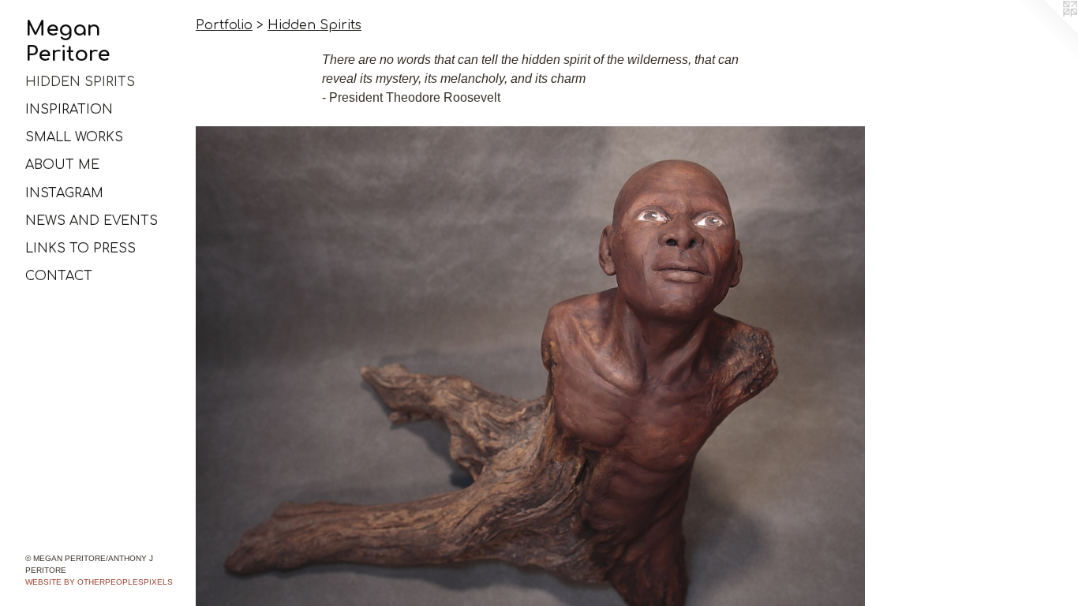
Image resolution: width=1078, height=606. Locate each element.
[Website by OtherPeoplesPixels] (1046, 31)
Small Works (74, 137)
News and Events (91, 221)
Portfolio (224, 25)
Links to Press (80, 248)
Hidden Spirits (80, 82)
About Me (62, 165)
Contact (58, 276)
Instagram (64, 193)
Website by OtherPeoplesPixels (99, 582)
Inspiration (69, 110)
